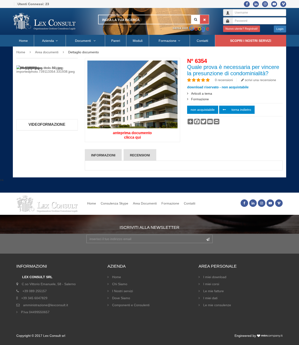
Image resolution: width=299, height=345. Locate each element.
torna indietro (241, 109)
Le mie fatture (213, 291)
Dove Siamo (121, 298)
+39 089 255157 (34, 291)
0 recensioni (224, 80)
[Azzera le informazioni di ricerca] (204, 19)
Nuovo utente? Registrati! (241, 28)
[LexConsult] (44, 21)
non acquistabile (203, 109)
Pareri (115, 41)
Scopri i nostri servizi (250, 41)
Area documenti (46, 52)
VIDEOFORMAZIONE (46, 124)
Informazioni (103, 155)
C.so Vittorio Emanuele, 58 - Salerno (49, 284)
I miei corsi (211, 284)
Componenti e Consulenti (131, 305)
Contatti (202, 41)
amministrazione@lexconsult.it (45, 305)
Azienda (48, 41)
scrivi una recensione (260, 80)
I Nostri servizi (122, 291)
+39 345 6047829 (34, 298)
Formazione (167, 41)
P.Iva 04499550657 (35, 312)
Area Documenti (145, 203)
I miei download (214, 277)
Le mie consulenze (217, 305)
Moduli (137, 41)
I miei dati (210, 298)
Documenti (83, 41)
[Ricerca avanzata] (199, 28)
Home (23, 41)
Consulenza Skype (114, 203)
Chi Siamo (119, 284)
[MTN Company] (270, 336)
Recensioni (140, 155)
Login (280, 29)
